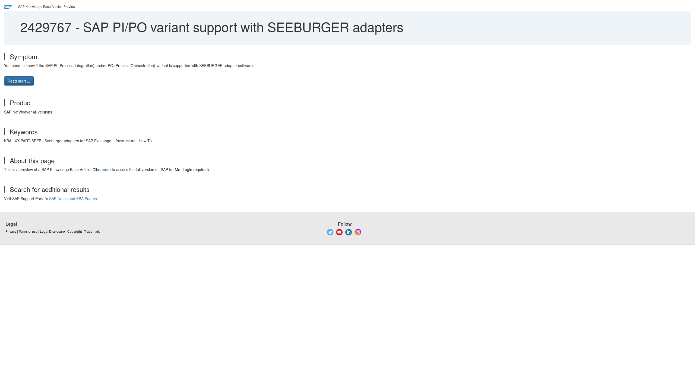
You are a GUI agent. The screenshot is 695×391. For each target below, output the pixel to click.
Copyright (74, 231)
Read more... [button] (19, 81)
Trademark (92, 231)
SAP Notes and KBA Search (73, 198)
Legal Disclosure (52, 231)
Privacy (10, 231)
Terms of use (28, 231)
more (106, 169)
